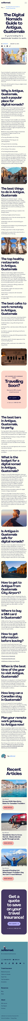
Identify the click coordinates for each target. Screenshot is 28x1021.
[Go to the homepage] (7, 950)
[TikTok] (9, 963)
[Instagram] (5, 963)
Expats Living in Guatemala (8, 656)
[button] (26, 2)
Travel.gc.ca (5, 706)
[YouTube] (20, 963)
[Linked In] (7, 46)
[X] (24, 963)
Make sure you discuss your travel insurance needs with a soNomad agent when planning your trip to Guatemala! (12, 746)
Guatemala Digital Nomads (8, 658)
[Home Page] (6, 2)
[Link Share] (10, 46)
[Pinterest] (16, 963)
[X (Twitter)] (4, 46)
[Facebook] (2, 46)
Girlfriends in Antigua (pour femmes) (11, 661)
